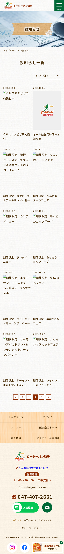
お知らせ (17, 520)
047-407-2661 (35, 496)
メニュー (16, 427)
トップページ (10, 50)
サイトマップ (45, 520)
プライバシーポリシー (32, 527)
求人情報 (16, 438)
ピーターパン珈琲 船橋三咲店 (32, 537)
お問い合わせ (30, 520)
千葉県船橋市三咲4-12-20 (33, 468)
